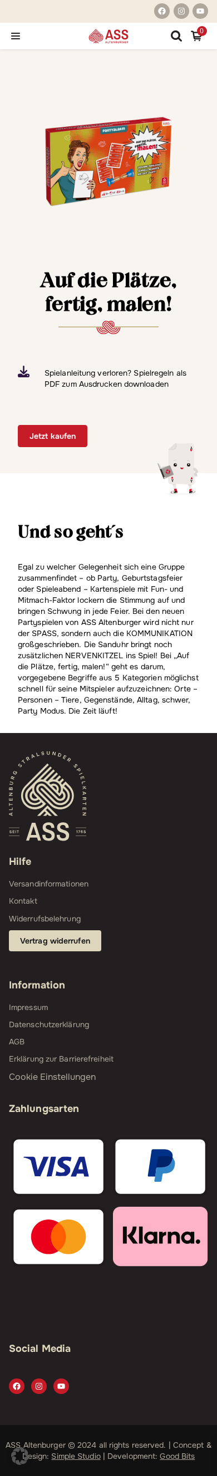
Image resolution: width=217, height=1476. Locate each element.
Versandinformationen (48, 884)
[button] (20, 1456)
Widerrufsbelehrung (45, 919)
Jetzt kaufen (52, 436)
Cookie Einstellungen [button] (52, 1077)
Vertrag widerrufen (55, 941)
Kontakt (23, 901)
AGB (16, 1042)
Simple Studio (75, 1456)
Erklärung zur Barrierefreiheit (61, 1059)
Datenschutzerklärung (49, 1024)
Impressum (28, 1007)
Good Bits (177, 1456)
